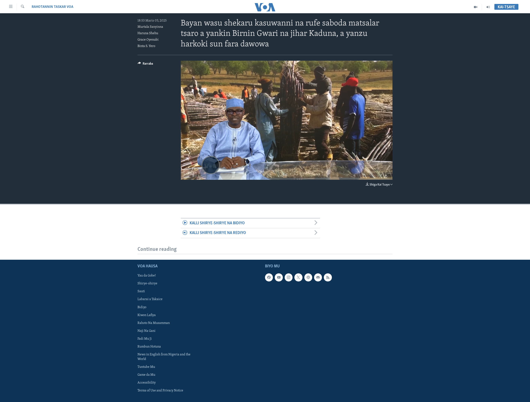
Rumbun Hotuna (149, 346)
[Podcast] (308, 277)
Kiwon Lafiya (146, 315)
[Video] (475, 7)
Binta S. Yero (146, 46)
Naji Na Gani (146, 330)
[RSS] (328, 277)
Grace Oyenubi (148, 39)
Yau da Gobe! (146, 275)
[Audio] (488, 7)
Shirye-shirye (147, 283)
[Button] (145, 65)
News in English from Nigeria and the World (163, 357)
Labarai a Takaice (150, 299)
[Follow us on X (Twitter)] (298, 277)
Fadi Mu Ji (144, 338)
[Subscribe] (318, 277)
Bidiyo (141, 307)
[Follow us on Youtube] (279, 277)
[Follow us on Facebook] (269, 277)
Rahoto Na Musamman (153, 323)
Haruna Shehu (147, 33)
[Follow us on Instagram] (289, 277)
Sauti (141, 291)
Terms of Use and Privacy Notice (160, 390)
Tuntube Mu (146, 366)
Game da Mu (146, 375)
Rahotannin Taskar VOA (52, 7)
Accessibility (146, 382)
